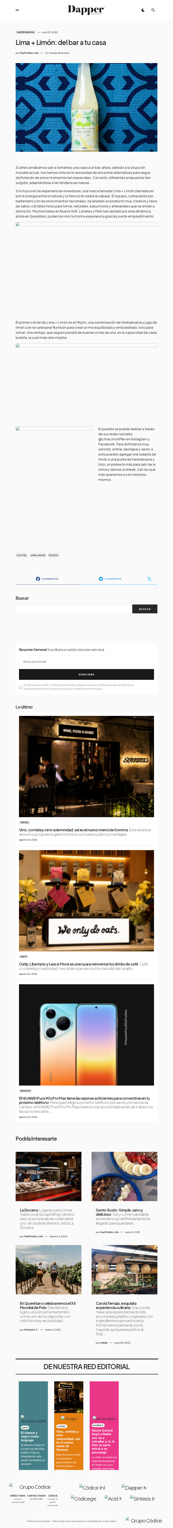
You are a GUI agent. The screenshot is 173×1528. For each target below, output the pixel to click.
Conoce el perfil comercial (52, 1502)
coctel (22, 555)
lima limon (38, 555)
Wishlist (25, 1091)
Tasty (23, 956)
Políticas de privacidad (38, 1521)
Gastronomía (25, 32)
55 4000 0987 (36, 1499)
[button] (17, 10)
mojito (53, 555)
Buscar (22, 597)
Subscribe (86, 674)
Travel (24, 822)
